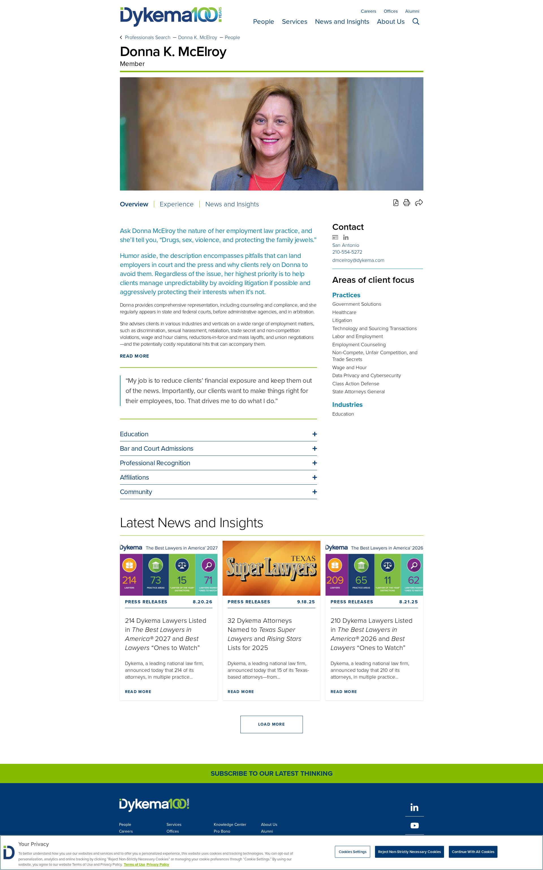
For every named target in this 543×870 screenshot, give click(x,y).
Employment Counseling (359, 344)
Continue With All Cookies (473, 851)
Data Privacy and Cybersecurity (366, 375)
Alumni (412, 11)
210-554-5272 (347, 252)
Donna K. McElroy (197, 37)
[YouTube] (414, 825)
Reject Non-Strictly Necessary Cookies (409, 851)
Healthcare (344, 312)
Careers (368, 11)
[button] (218, 434)
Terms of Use (134, 864)
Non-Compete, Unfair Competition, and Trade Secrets (374, 356)
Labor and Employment (357, 336)
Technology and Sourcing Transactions (374, 328)
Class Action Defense (355, 383)
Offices (391, 11)
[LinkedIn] (414, 807)
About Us (391, 21)
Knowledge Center (230, 825)
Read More (134, 356)
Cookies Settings (353, 851)
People (263, 21)
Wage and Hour (349, 367)
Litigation (342, 320)
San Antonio (345, 245)
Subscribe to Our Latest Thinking (272, 773)
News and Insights (342, 21)
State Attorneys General (358, 391)
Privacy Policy (157, 864)
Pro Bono (222, 831)
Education (343, 414)
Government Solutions (356, 304)
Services (294, 21)
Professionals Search (148, 37)
